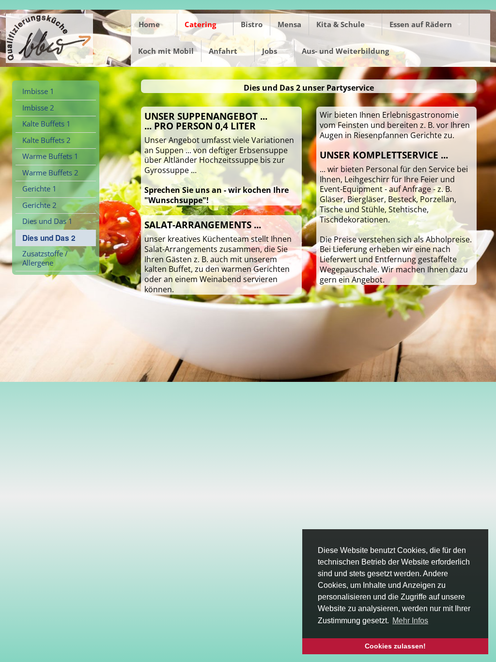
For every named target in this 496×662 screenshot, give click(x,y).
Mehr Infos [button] (410, 620)
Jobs (269, 51)
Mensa (289, 24)
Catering (200, 24)
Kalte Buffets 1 (46, 124)
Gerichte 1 (39, 189)
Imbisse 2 (38, 108)
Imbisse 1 (38, 91)
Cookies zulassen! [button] (395, 646)
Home (149, 24)
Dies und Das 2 (49, 238)
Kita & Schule (340, 24)
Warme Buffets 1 (50, 156)
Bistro (252, 24)
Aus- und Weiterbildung (345, 51)
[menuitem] (56, 92)
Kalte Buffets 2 (46, 140)
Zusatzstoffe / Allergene (45, 258)
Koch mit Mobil (166, 51)
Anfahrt (223, 51)
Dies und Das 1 (47, 221)
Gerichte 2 (39, 205)
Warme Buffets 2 (50, 173)
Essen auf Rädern (420, 24)
